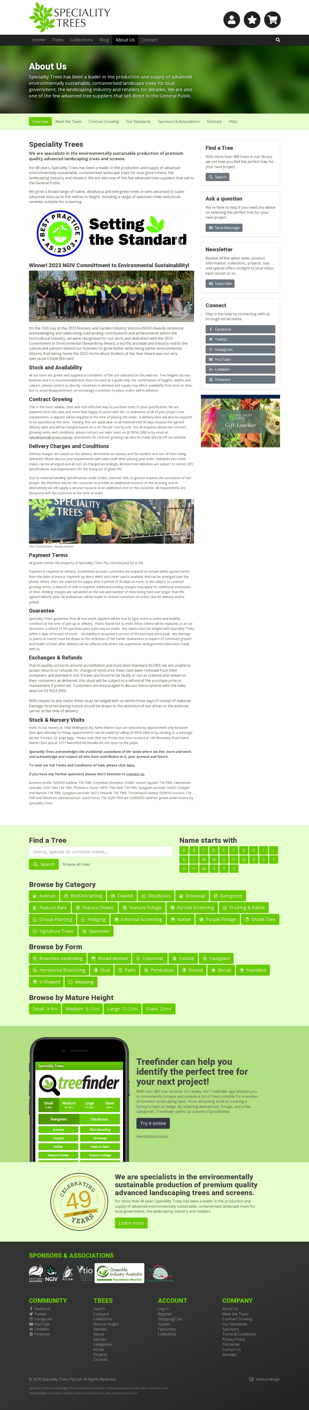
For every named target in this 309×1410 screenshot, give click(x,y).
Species (99, 1339)
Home (38, 40)
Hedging (96, 919)
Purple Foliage (220, 919)
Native (183, 919)
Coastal (124, 896)
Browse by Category (62, 884)
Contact (149, 40)
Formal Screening (195, 907)
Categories (102, 1344)
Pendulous (162, 970)
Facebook (222, 329)
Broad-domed (112, 958)
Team (68, 121)
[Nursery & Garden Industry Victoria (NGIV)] (51, 1272)
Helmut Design (268, 1379)
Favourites (167, 1329)
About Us (125, 40)
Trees (57, 40)
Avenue (46, 896)
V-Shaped (49, 982)
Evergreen (230, 896)
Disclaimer (231, 1344)
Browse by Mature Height (71, 997)
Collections (81, 40)
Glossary (214, 121)
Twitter (220, 339)
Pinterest (222, 379)
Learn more (131, 1223)
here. (131, 765)
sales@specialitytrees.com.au (50, 437)
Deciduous (159, 896)
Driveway (195, 896)
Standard (255, 970)
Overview (40, 121)
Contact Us (231, 1349)
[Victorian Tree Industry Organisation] (85, 1272)
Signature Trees (56, 931)
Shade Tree (263, 919)
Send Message (227, 227)
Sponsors (230, 1329)
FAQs (233, 121)
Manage (229, 1354)
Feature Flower (97, 907)
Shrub (224, 970)
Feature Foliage (145, 907)
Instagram (223, 349)
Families (100, 1329)
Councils (100, 1359)
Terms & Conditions (239, 1334)
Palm (129, 970)
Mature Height (106, 1324)
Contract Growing (104, 121)
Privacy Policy (233, 1339)
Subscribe (223, 283)
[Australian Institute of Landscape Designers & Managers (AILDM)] (67, 1272)
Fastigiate (219, 958)
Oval (104, 970)
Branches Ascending (60, 958)
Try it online (153, 1123)
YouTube (222, 359)
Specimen (99, 931)
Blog (104, 40)
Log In (163, 1308)
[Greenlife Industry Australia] (119, 1273)
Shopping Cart (170, 1318)
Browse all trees (76, 864)
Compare (101, 1313)
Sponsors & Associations (179, 121)
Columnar (152, 958)
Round (195, 970)
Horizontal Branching (61, 970)
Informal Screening (141, 919)
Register (165, 1313)
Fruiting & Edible (246, 907)
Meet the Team (235, 1313)
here (70, 738)
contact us (135, 774)
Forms (98, 1349)
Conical (186, 958)
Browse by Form (55, 947)
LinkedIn (222, 369)
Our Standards (138, 121)
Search (220, 176)
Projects (100, 1354)
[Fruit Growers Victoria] (160, 1272)
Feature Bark (52, 907)
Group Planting (55, 919)
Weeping (84, 982)
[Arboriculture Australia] (36, 1272)
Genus (98, 1334)
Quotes (164, 1324)
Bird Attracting (85, 896)
